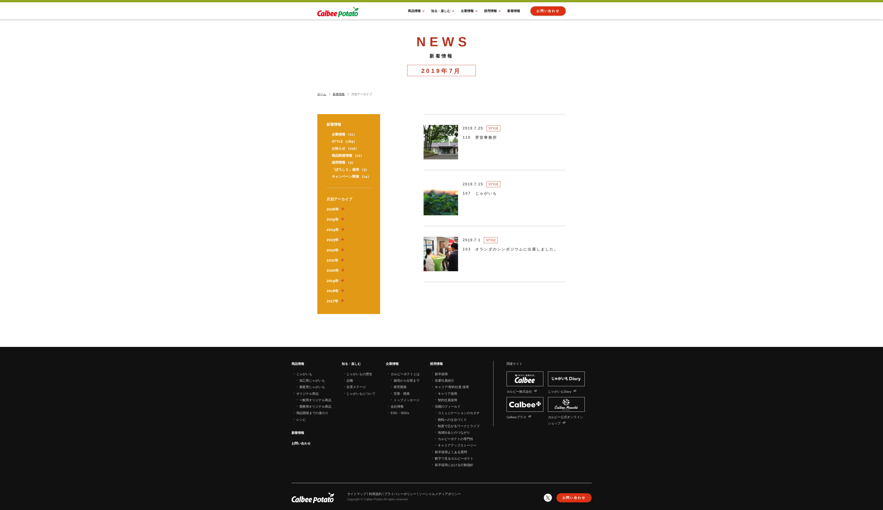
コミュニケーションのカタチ (459, 413)
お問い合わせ (301, 443)
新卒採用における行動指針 (454, 465)
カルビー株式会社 (519, 391)
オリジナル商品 (307, 393)
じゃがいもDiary (560, 391)
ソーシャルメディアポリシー (440, 494)
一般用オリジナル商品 (315, 400)
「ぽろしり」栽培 (350, 169)
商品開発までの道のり (312, 413)
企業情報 (344, 134)
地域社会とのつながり (454, 432)
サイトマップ (357, 494)
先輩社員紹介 (444, 380)
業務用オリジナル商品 (315, 406)
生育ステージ (356, 387)
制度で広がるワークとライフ (459, 426)
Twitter (548, 498)
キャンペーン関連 (351, 176)
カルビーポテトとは (405, 374)
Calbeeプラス (517, 417)
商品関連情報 (348, 155)
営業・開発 (402, 393)
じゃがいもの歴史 (359, 374)
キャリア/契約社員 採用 (452, 387)
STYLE (344, 141)
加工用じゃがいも (312, 380)
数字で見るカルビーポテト (454, 458)
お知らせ (345, 148)
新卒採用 (441, 374)
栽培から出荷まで (406, 380)
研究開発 (400, 387)
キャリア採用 (447, 393)
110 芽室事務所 (480, 137)
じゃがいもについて (361, 393)
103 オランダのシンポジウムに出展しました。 (510, 249)
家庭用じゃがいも (312, 387)
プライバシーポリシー (400, 494)
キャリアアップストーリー (457, 445)
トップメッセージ (406, 400)
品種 (350, 380)
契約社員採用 (447, 400)
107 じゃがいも (480, 193)
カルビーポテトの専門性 (455, 439)
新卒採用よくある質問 (451, 452)
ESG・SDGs (400, 413)
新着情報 (298, 433)
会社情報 (397, 406)
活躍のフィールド (448, 406)
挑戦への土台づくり (452, 419)
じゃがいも (304, 374)
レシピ (301, 419)
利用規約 (375, 494)
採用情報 (343, 162)
